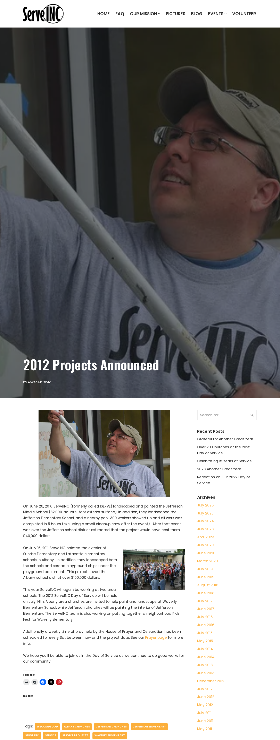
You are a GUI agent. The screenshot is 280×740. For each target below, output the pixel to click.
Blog (196, 14)
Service (50, 735)
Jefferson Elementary (149, 726)
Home (103, 14)
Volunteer (244, 14)
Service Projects (75, 735)
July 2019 (205, 569)
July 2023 (205, 529)
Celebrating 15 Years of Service (224, 461)
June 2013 (205, 673)
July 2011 (204, 712)
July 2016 (205, 617)
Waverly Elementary (109, 735)
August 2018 (207, 585)
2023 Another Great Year (219, 469)
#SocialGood (47, 726)
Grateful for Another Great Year (225, 439)
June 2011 (205, 720)
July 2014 (205, 649)
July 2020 (205, 545)
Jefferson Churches (111, 726)
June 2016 (205, 625)
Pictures (175, 14)
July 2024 (205, 521)
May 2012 (205, 704)
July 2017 (205, 601)
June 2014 (206, 657)
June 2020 (206, 553)
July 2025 (205, 513)
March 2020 (207, 561)
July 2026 (205, 505)
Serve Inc (32, 735)
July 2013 (205, 665)
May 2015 (205, 641)
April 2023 (205, 537)
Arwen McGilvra (39, 382)
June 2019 (205, 577)
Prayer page (156, 637)
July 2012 (205, 689)
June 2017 (205, 609)
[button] (159, 14)
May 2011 (204, 728)
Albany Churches (77, 726)
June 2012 (205, 696)
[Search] (252, 415)
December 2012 (210, 681)
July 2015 (205, 633)
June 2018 (205, 593)
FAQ (119, 14)
